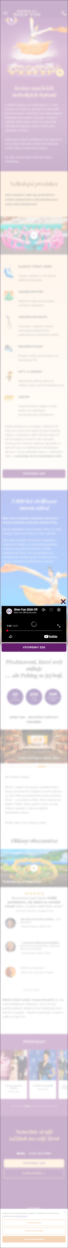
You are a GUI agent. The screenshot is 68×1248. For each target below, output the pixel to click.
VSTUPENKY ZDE (34, 647)
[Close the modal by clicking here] (63, 602)
